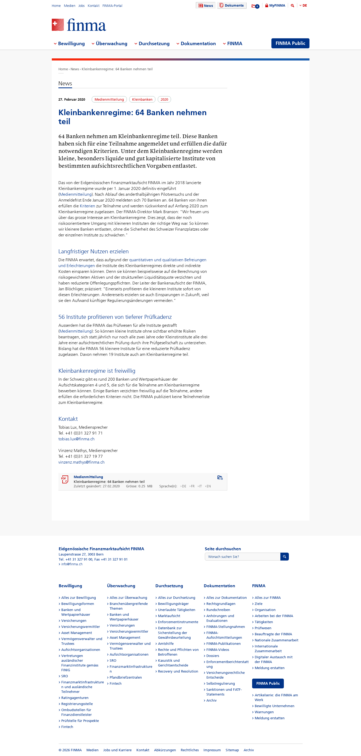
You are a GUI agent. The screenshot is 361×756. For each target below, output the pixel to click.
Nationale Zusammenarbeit (276, 640)
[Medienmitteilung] (65, 479)
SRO (64, 676)
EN (209, 486)
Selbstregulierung (220, 683)
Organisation (265, 610)
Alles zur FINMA (268, 598)
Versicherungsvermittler (80, 627)
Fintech (67, 727)
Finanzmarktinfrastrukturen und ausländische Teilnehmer (82, 687)
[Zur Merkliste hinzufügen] (220, 477)
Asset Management (76, 633)
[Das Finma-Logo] (79, 25)
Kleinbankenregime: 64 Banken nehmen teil (117, 69)
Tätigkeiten (264, 622)
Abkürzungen (165, 750)
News (208, 6)
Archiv (211, 700)
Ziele (258, 604)
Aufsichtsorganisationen (80, 650)
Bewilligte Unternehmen (274, 706)
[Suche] (292, 6)
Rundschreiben (218, 610)
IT (200, 486)
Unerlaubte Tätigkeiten (176, 610)
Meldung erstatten (270, 668)
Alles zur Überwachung (128, 598)
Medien (69, 6)
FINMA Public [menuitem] (290, 43)
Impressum (212, 750)
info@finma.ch (71, 564)
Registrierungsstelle (77, 704)
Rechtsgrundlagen (220, 604)
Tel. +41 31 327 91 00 (75, 559)
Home (56, 6)
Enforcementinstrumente (178, 622)
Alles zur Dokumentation (226, 598)
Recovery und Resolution (178, 671)
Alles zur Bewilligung (78, 598)
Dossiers (212, 656)
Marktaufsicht (169, 616)
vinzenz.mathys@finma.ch (81, 462)
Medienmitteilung (75, 194)
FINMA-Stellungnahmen (225, 627)
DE (305, 5)
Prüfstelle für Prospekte (80, 721)
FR (193, 486)
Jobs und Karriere (117, 750)
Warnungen (264, 712)
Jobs (81, 6)
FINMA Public (268, 683)
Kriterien (87, 205)
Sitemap (232, 750)
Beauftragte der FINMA (273, 634)
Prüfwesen (263, 628)
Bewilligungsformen (77, 604)
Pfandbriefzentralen (126, 677)
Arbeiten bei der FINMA (274, 616)
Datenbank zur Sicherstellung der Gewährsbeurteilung (174, 633)
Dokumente (234, 5)
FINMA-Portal (112, 6)
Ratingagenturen (75, 698)
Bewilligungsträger (173, 604)
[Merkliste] (254, 6)
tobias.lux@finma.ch (76, 438)
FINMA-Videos (217, 650)
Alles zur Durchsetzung (176, 598)
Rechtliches (190, 750)
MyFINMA (277, 5)
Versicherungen (73, 621)
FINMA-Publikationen (223, 644)
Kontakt (93, 6)
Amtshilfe (166, 644)
